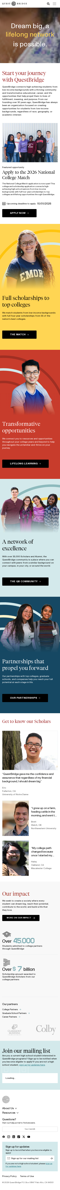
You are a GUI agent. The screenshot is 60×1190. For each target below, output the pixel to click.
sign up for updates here (32, 1065)
